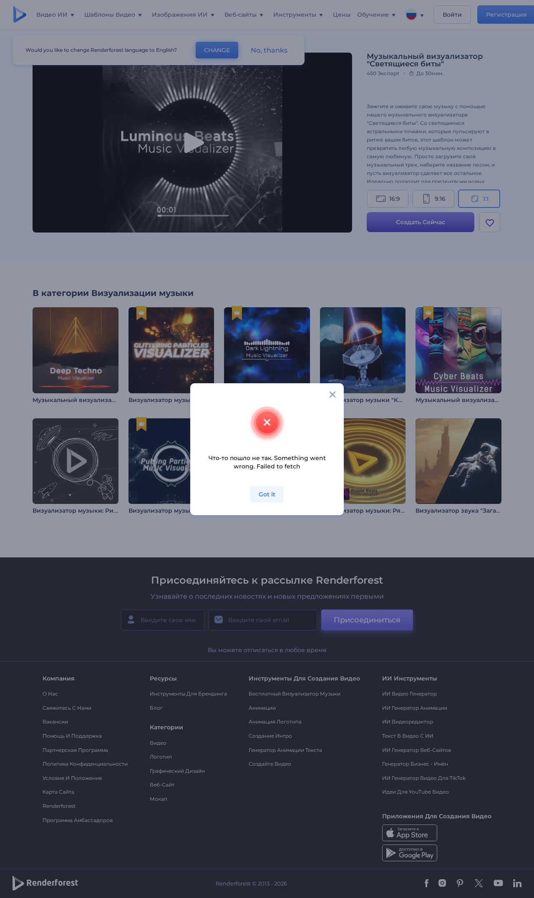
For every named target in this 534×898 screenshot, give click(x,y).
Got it (267, 494)
